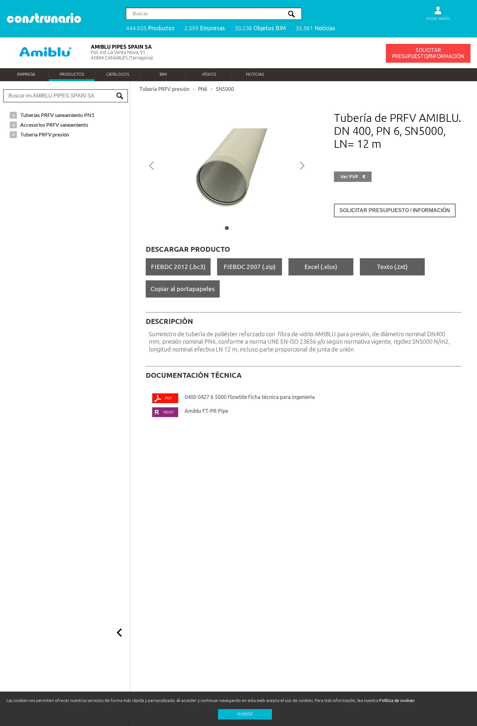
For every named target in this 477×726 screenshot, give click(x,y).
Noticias (255, 74)
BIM (163, 74)
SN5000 (225, 89)
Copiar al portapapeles (183, 288)
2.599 (204, 28)
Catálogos (117, 74)
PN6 (202, 89)
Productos (72, 74)
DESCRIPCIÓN (169, 321)
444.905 (150, 28)
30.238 (260, 28)
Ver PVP (352, 176)
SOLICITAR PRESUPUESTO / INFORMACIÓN (394, 210)
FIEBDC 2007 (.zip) (249, 266)
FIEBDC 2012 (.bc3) (178, 266)
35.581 (315, 28)
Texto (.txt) (392, 266)
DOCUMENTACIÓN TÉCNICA (194, 375)
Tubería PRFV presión (164, 89)
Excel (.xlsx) (320, 266)
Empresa (26, 74)
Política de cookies (397, 700)
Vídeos (209, 74)
